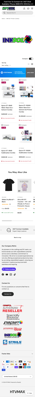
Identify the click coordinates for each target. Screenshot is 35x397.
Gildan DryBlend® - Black (8, 201)
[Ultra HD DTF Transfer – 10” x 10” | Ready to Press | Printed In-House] (24, 186)
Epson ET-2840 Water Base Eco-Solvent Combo (7, 108)
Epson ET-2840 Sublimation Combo (8, 152)
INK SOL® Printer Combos (12, 18)
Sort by (4, 63)
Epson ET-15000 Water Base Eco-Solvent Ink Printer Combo (25, 109)
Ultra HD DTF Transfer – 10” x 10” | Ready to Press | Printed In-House (24, 203)
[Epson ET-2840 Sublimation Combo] (8, 136)
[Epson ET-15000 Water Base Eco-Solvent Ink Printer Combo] (26, 91)
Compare (25, 58)
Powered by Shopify (16, 382)
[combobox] (17, 13)
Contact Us (7, 294)
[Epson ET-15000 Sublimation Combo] (26, 136)
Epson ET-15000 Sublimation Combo (26, 152)
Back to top (17, 237)
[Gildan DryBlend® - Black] (9, 186)
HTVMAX (8, 382)
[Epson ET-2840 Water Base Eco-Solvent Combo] (8, 91)
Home (3, 18)
